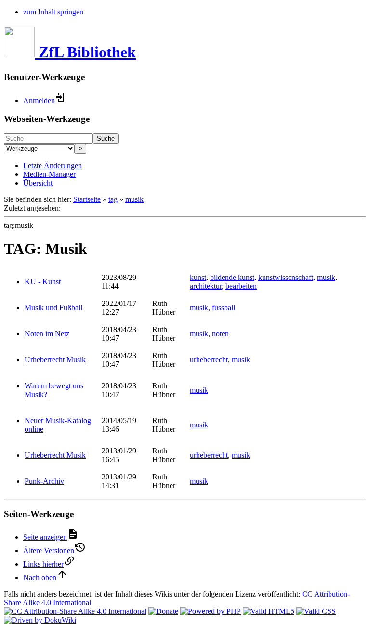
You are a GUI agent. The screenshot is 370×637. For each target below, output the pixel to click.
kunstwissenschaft (285, 277)
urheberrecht (209, 360)
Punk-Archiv (44, 481)
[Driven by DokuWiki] (40, 620)
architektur (206, 286)
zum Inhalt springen (53, 12)
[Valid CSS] (316, 611)
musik (134, 199)
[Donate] (163, 611)
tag (113, 199)
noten (220, 334)
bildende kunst (232, 277)
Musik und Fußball (53, 308)
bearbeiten (241, 286)
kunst (198, 277)
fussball (223, 308)
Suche (106, 138)
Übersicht (38, 183)
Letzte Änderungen (52, 165)
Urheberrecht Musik (55, 360)
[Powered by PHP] (210, 611)
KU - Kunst (43, 282)
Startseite (87, 199)
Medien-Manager (49, 174)
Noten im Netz (47, 334)
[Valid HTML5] (268, 611)
